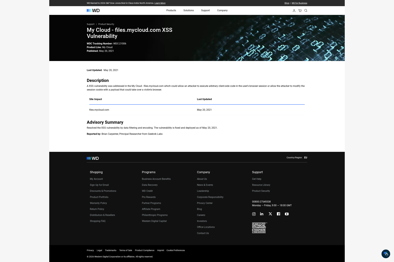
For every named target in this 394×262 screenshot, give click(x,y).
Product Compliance (144, 250)
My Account (96, 178)
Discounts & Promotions (103, 190)
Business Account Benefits (156, 178)
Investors (202, 221)
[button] (294, 11)
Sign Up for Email (99, 184)
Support (205, 10)
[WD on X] (270, 214)
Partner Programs (151, 203)
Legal (99, 250)
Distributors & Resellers (102, 215)
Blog (199, 209)
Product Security (106, 24)
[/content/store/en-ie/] (93, 10)
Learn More (160, 3)
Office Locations (206, 227)
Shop (286, 3)
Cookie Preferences (176, 250)
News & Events (205, 184)
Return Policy (97, 209)
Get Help (256, 178)
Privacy (90, 250)
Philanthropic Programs (155, 215)
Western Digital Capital (154, 221)
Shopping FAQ (97, 221)
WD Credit (147, 190)
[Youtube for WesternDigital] (287, 214)
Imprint (160, 250)
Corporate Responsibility (210, 197)
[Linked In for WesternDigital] (262, 214)
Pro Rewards (149, 197)
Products (171, 10)
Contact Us (203, 233)
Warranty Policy (98, 203)
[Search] (305, 10)
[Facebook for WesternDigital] (279, 214)
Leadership (203, 190)
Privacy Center (205, 203)
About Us (202, 178)
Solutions (188, 10)
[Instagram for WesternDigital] (254, 214)
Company (222, 10)
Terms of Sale (125, 250)
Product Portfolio (99, 197)
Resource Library (261, 184)
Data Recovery (150, 184)
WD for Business (299, 3)
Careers (201, 215)
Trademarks (110, 250)
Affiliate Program (151, 209)
